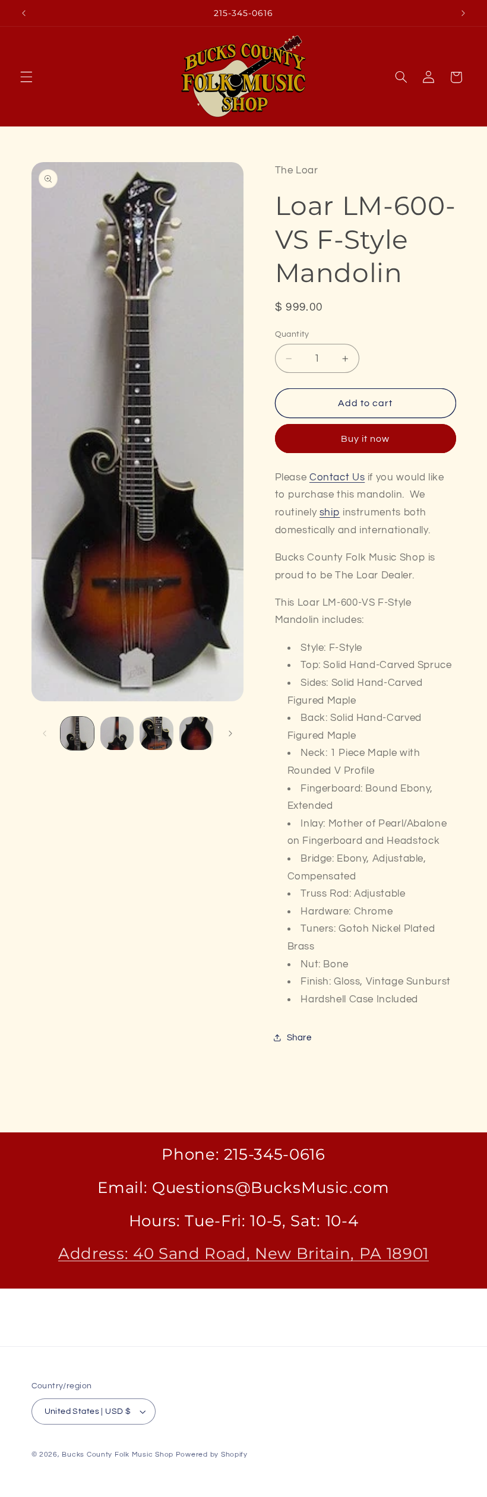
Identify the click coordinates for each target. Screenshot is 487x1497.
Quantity (292, 334)
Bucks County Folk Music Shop (117, 1454)
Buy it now (365, 439)
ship (330, 512)
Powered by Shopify (212, 1454)
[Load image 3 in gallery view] (156, 733)
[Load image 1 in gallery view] (77, 733)
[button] (26, 77)
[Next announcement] (463, 13)
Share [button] (299, 1037)
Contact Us (337, 477)
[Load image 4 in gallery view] (196, 733)
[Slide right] (230, 733)
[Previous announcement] (24, 13)
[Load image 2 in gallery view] (117, 733)
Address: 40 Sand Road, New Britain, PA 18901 (243, 1253)
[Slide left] (44, 733)
